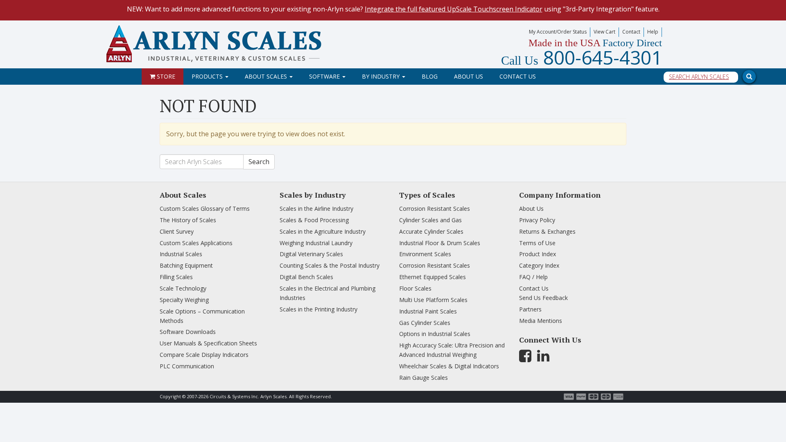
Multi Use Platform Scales (433, 300)
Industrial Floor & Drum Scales (439, 243)
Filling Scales (176, 277)
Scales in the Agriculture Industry (323, 231)
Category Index (539, 265)
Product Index (537, 254)
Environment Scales (425, 254)
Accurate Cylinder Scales (431, 231)
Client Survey (177, 231)
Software (325, 76)
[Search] (651, 56)
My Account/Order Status (558, 31)
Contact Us (517, 76)
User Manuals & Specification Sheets (208, 343)
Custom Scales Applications (196, 243)
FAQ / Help (533, 277)
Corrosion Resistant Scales (434, 208)
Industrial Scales (181, 254)
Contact (631, 31)
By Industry (381, 76)
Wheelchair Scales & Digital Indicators (449, 366)
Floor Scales (415, 288)
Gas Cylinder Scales (424, 323)
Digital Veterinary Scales (311, 254)
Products (208, 76)
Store (165, 76)
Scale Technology (183, 288)
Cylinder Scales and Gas (430, 220)
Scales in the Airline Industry (316, 208)
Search (258, 161)
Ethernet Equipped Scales (432, 277)
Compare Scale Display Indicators (204, 355)
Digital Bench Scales (306, 277)
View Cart (604, 31)
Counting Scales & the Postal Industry (329, 265)
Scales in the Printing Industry (318, 309)
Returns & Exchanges (547, 231)
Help (652, 31)
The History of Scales (188, 220)
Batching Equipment (186, 265)
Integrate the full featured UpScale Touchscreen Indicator (453, 9)
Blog (430, 76)
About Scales (267, 76)
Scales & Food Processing (314, 220)
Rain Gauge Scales (423, 377)
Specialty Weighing (184, 300)
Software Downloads (188, 332)
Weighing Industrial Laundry (316, 243)
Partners (530, 309)
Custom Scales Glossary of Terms (205, 208)
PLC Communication (187, 366)
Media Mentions (540, 321)
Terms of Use (537, 243)
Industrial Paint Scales (428, 311)
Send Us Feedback (543, 298)
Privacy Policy (537, 220)
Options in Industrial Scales (434, 334)
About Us (468, 76)
